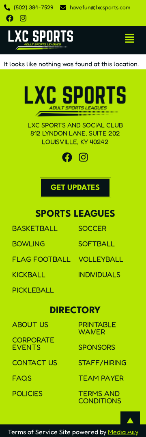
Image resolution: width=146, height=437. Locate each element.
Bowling (28, 243)
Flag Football (41, 258)
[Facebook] (9, 18)
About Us (30, 324)
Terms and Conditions (99, 397)
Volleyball (100, 258)
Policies (27, 393)
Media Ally (123, 432)
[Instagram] (23, 18)
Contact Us (34, 362)
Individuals (99, 274)
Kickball (28, 274)
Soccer (92, 228)
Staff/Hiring (102, 362)
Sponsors (96, 346)
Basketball (35, 228)
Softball (96, 243)
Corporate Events (33, 343)
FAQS (22, 377)
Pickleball (33, 289)
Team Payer (101, 377)
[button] (130, 38)
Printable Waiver (97, 328)
